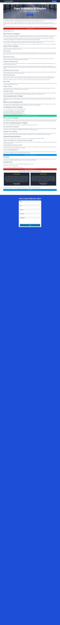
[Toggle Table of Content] (12, 31)
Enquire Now (30, 192)
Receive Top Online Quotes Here (30, 169)
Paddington (15, 167)
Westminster (10, 167)
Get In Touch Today (30, 28)
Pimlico (18, 167)
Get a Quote (30, 14)
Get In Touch (54, 1)
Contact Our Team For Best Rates (30, 154)
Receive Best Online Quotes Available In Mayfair (30, 115)
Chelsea (21, 167)
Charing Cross (5, 167)
